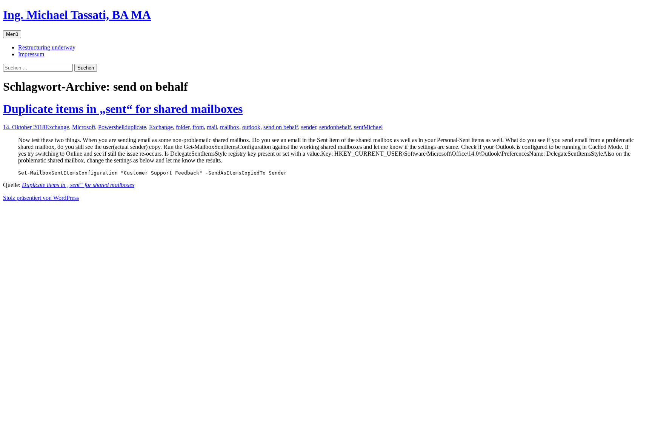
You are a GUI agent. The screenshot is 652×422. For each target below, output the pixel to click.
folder (182, 127)
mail (212, 127)
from (198, 127)
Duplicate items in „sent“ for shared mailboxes (123, 109)
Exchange (57, 127)
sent (358, 127)
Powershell (111, 127)
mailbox (229, 127)
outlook (251, 127)
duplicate (135, 127)
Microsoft (83, 127)
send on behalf (280, 127)
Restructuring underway (46, 47)
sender (308, 127)
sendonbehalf (335, 127)
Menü (12, 34)
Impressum (31, 54)
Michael (373, 127)
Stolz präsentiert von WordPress (41, 198)
